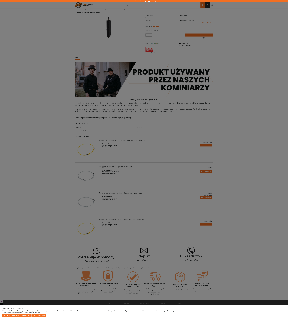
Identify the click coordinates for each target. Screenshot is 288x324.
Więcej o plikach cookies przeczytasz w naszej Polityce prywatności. (21, 312)
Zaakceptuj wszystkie (39, 315)
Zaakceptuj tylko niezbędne (11, 315)
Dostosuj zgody (26, 315)
